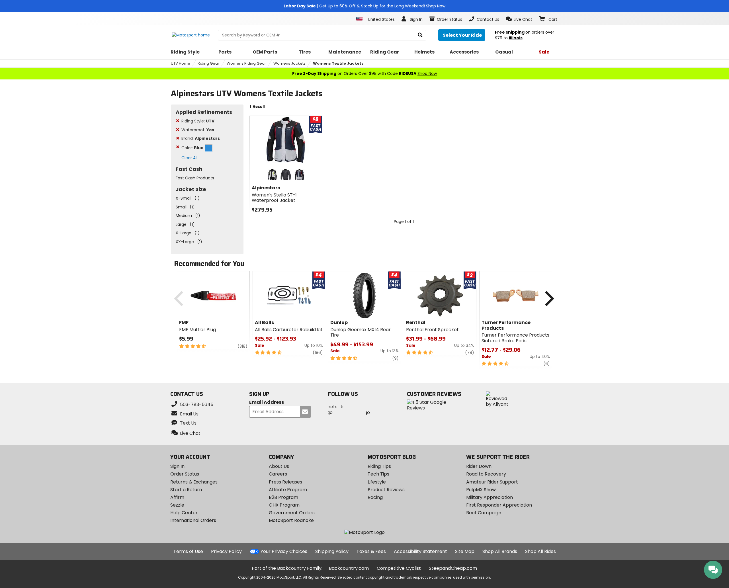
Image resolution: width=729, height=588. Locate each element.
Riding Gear (208, 63)
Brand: (200, 138)
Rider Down (479, 466)
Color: (192, 148)
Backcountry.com (349, 568)
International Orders (193, 520)
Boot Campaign (483, 512)
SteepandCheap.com (453, 568)
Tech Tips (378, 474)
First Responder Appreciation (499, 505)
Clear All (189, 158)
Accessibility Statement (420, 551)
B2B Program (283, 497)
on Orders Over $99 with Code (364, 73)
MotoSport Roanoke (291, 520)
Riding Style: (197, 121)
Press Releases (285, 482)
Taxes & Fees (371, 551)
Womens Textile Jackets (338, 63)
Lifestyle (377, 482)
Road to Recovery (486, 474)
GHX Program (284, 505)
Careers (278, 474)
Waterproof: (197, 130)
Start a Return (186, 489)
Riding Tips (379, 466)
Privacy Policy (226, 551)
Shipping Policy (332, 551)
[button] (519, 19)
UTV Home (180, 63)
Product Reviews (386, 489)
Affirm (177, 497)
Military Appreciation (489, 497)
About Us (279, 466)
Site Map (464, 551)
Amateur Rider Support (492, 482)
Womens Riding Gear (246, 63)
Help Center (184, 512)
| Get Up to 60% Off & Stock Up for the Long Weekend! (364, 6)
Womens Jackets (289, 63)
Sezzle (177, 505)
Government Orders (292, 512)
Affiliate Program (288, 489)
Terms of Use (188, 551)
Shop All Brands (499, 551)
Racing (375, 497)
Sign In (177, 466)
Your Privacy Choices (284, 551)
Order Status (184, 474)
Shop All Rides (540, 551)
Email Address (266, 402)
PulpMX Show (481, 489)
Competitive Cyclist (399, 568)
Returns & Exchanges (194, 482)
